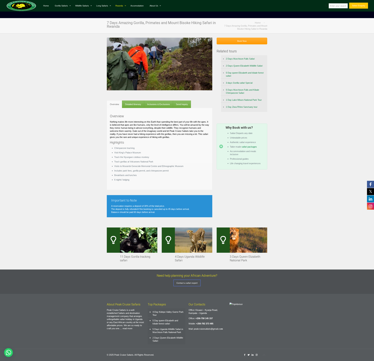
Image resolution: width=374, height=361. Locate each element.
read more (127, 328)
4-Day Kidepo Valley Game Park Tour (168, 313)
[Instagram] (256, 355)
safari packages (249, 146)
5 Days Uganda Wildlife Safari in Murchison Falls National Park (168, 330)
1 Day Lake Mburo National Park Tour (244, 100)
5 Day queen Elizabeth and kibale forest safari (245, 74)
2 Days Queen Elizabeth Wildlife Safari (244, 65)
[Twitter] (248, 355)
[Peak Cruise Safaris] (21, 5)
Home (258, 22)
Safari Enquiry (358, 5)
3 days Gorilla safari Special (239, 83)
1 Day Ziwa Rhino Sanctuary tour (241, 107)
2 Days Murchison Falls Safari (240, 58)
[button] (8, 352)
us (249, 127)
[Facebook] (244, 355)
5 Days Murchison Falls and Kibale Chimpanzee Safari (242, 91)
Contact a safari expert (187, 283)
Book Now (242, 41)
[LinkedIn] (252, 355)
